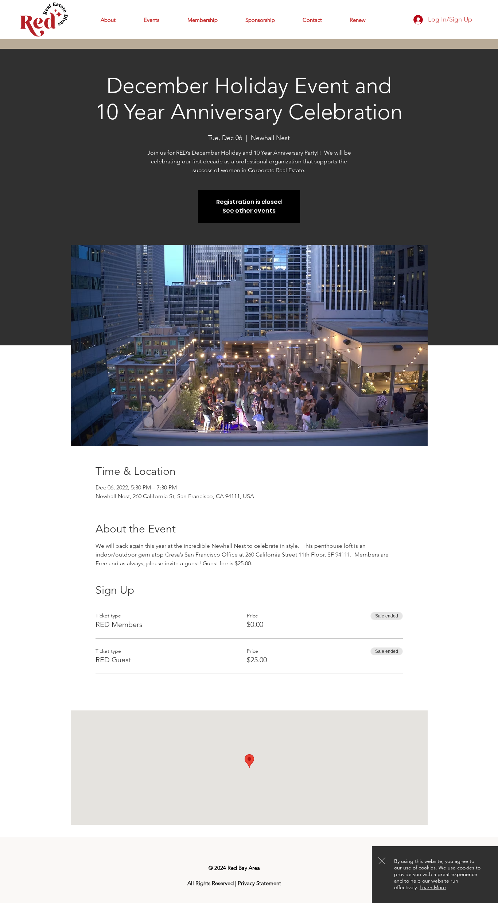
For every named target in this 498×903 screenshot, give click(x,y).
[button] (381, 860)
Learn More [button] (433, 887)
